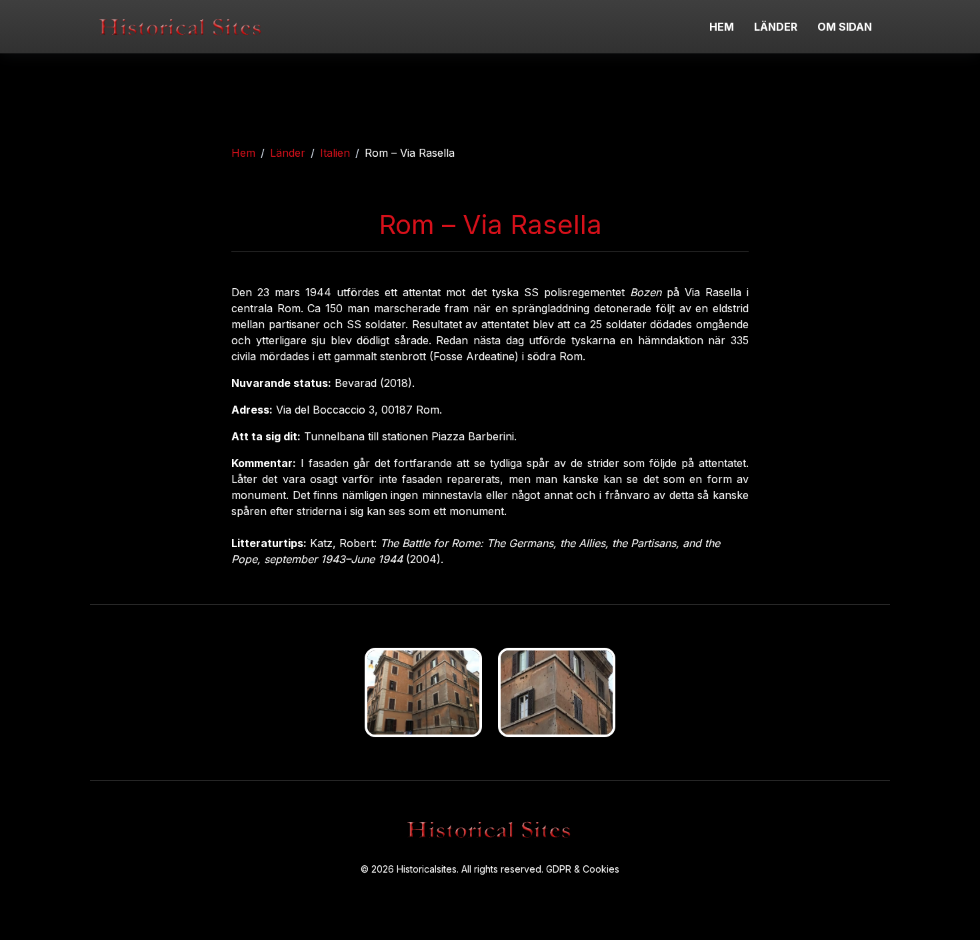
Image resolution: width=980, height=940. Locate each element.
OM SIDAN (844, 26)
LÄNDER (775, 26)
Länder (287, 152)
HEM (721, 26)
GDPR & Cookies (582, 869)
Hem (243, 152)
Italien (335, 152)
